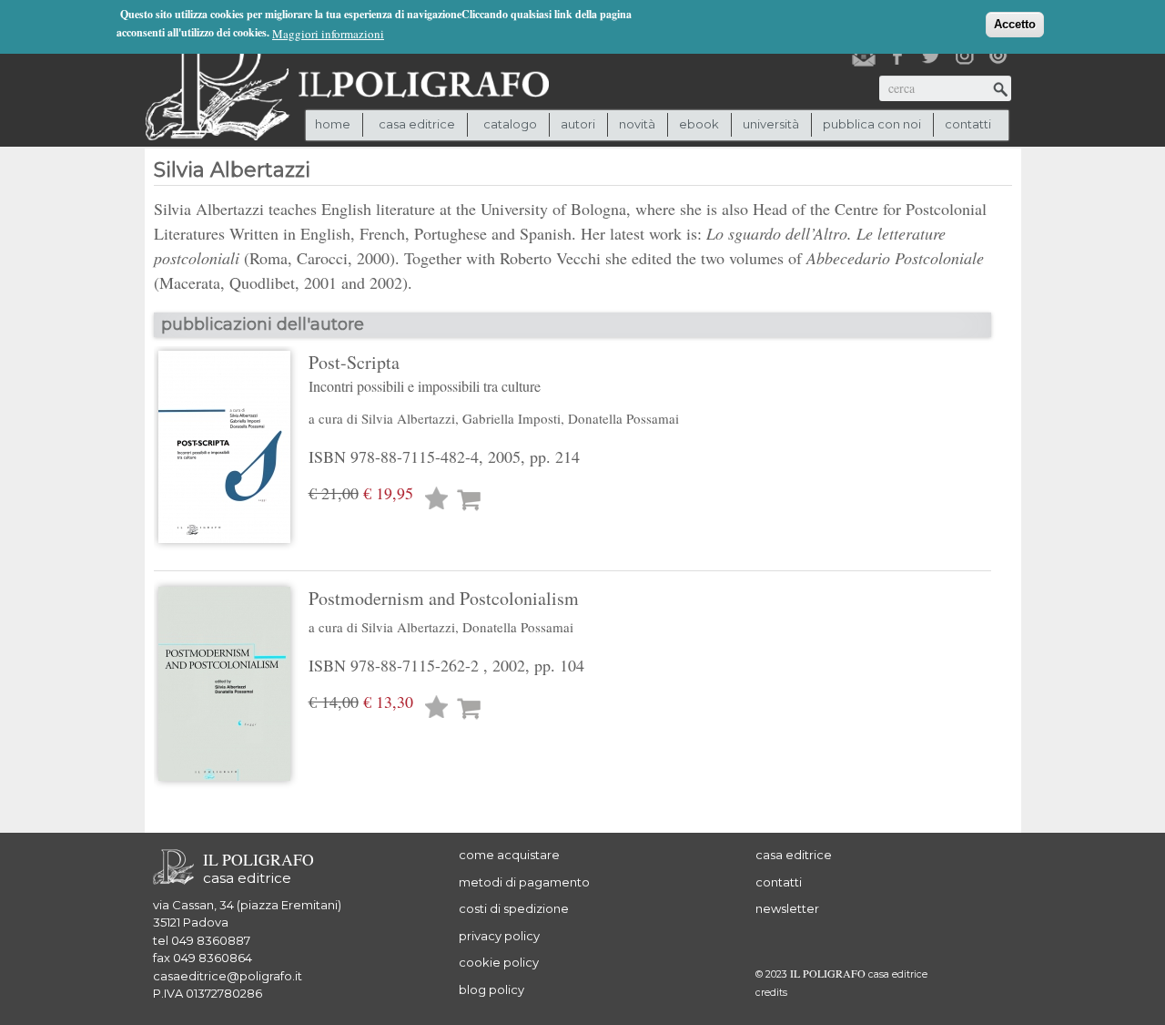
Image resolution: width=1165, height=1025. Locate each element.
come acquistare (509, 854)
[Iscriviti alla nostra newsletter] (863, 55)
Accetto (1015, 24)
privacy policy (499, 935)
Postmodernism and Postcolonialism (444, 598)
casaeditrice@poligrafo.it (227, 976)
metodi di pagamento (524, 882)
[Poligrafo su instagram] (964, 55)
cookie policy (499, 962)
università (771, 124)
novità (637, 124)
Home (332, 124)
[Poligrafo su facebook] (897, 55)
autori (578, 124)
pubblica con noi (872, 124)
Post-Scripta (425, 372)
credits (771, 993)
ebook (699, 124)
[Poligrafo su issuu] (998, 55)
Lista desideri (437, 500)
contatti (968, 124)
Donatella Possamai (623, 418)
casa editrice (793, 854)
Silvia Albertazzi (408, 418)
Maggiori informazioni (328, 34)
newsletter (787, 908)
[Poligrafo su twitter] (931, 55)
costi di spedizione (514, 908)
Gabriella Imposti (511, 418)
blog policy (491, 989)
